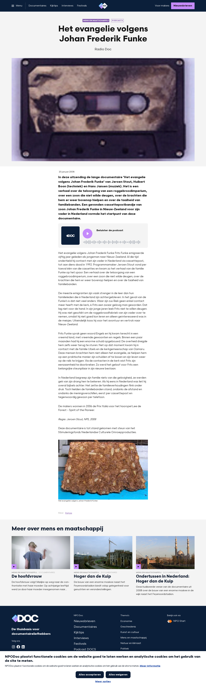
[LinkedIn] (23, 647)
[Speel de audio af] (87, 233)
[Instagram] (13, 647)
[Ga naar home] (103, 6)
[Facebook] (18, 647)
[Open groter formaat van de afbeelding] (103, 469)
